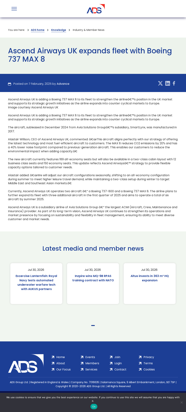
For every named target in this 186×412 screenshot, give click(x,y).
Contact (120, 369)
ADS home (38, 30)
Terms (148, 363)
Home (60, 357)
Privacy (148, 357)
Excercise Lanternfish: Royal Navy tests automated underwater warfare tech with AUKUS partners (36, 282)
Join (117, 357)
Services (91, 369)
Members (92, 363)
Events (90, 357)
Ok (94, 406)
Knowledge (58, 30)
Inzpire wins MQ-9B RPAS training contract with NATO (93, 278)
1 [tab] (93, 325)
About (60, 363)
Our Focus (63, 369)
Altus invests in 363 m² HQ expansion (150, 278)
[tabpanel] (36, 283)
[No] (181, 402)
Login (118, 363)
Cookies (149, 369)
